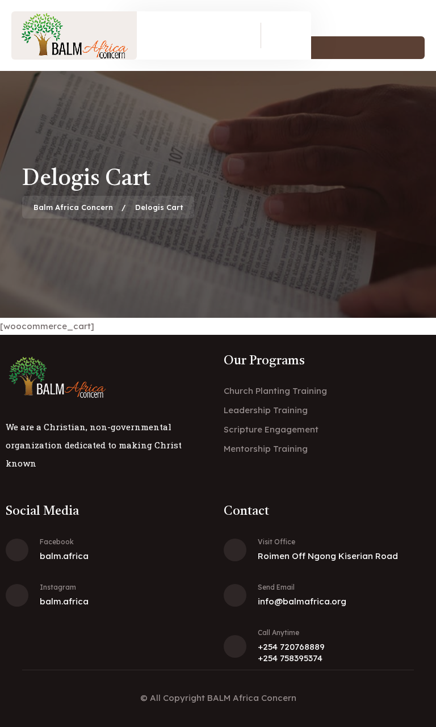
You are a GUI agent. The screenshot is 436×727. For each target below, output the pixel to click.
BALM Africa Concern (251, 697)
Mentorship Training (266, 448)
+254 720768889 (291, 646)
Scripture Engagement (271, 429)
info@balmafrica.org (302, 601)
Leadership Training (266, 410)
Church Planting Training (275, 390)
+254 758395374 (290, 658)
